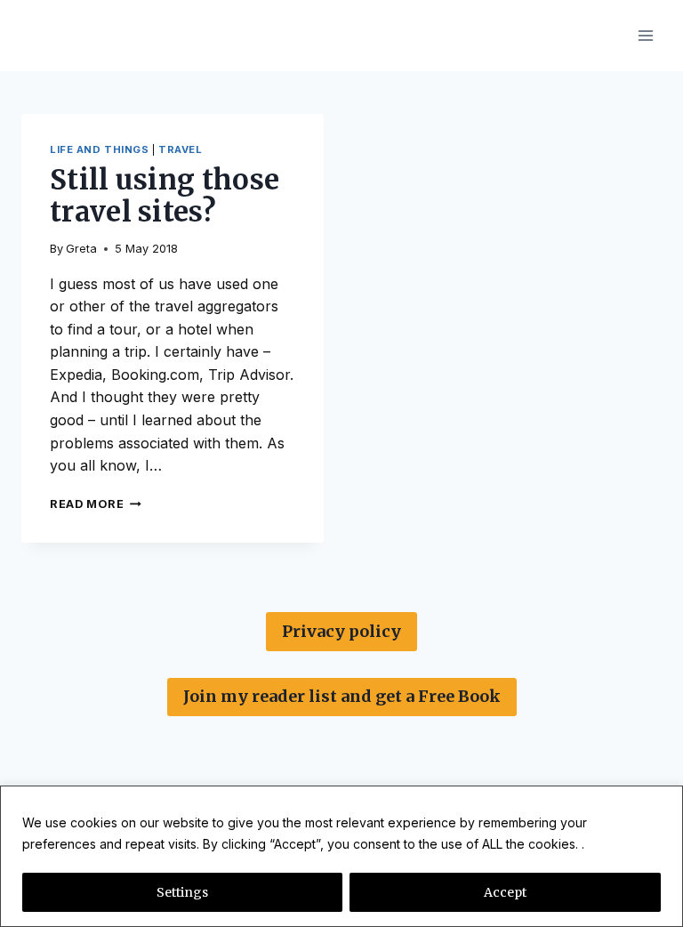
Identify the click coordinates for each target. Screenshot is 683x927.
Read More (95, 504)
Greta (81, 248)
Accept (505, 892)
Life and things (99, 149)
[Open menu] (645, 35)
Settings (182, 892)
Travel (180, 149)
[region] (341, 856)
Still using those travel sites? (164, 196)
